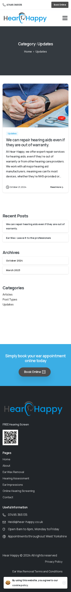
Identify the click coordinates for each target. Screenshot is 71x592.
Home (28, 51)
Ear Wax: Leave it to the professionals (28, 238)
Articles (8, 294)
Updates (41, 51)
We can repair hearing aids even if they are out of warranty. (35, 142)
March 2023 (13, 270)
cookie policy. (20, 585)
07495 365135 (14, 4)
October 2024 (14, 260)
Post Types (10, 299)
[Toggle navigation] (65, 18)
